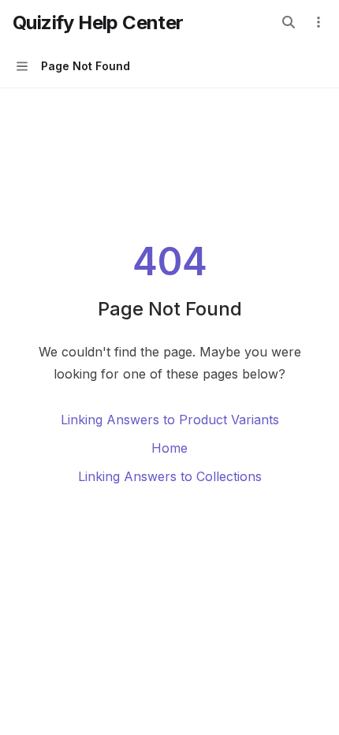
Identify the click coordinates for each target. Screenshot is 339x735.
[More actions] (318, 22)
